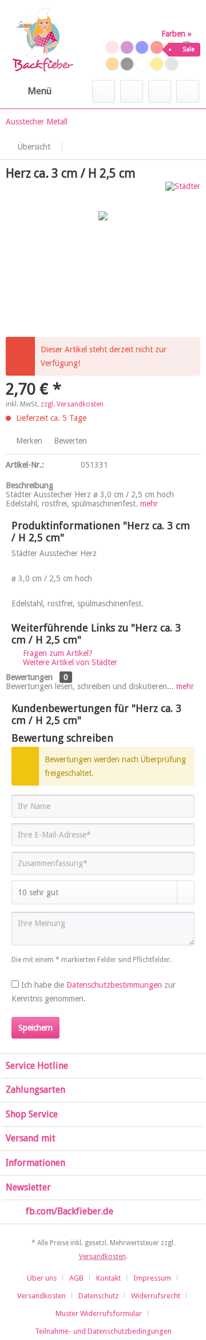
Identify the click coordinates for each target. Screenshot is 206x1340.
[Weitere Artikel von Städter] (182, 192)
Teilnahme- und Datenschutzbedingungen (103, 1331)
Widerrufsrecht (155, 1295)
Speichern (35, 1027)
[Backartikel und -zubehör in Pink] (112, 47)
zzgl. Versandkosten (72, 404)
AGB (76, 1278)
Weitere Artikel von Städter (69, 662)
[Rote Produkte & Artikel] (156, 47)
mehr (149, 503)
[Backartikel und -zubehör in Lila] (127, 47)
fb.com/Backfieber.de (69, 1211)
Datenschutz (98, 1295)
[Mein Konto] (159, 91)
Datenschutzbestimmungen (114, 984)
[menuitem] (28, 91)
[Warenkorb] (187, 91)
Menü (39, 90)
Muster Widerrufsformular (99, 1313)
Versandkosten (102, 1257)
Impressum (152, 1278)
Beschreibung (29, 485)
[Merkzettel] (131, 91)
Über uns (42, 1278)
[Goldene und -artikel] (156, 64)
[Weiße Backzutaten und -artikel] (142, 64)
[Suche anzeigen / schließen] (103, 91)
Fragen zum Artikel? (57, 653)
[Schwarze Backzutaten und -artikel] (127, 64)
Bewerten (69, 440)
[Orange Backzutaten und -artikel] (112, 64)
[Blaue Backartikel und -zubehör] (142, 47)
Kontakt (108, 1278)
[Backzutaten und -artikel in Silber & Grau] (171, 64)
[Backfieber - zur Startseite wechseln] (42, 40)
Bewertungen (29, 677)
